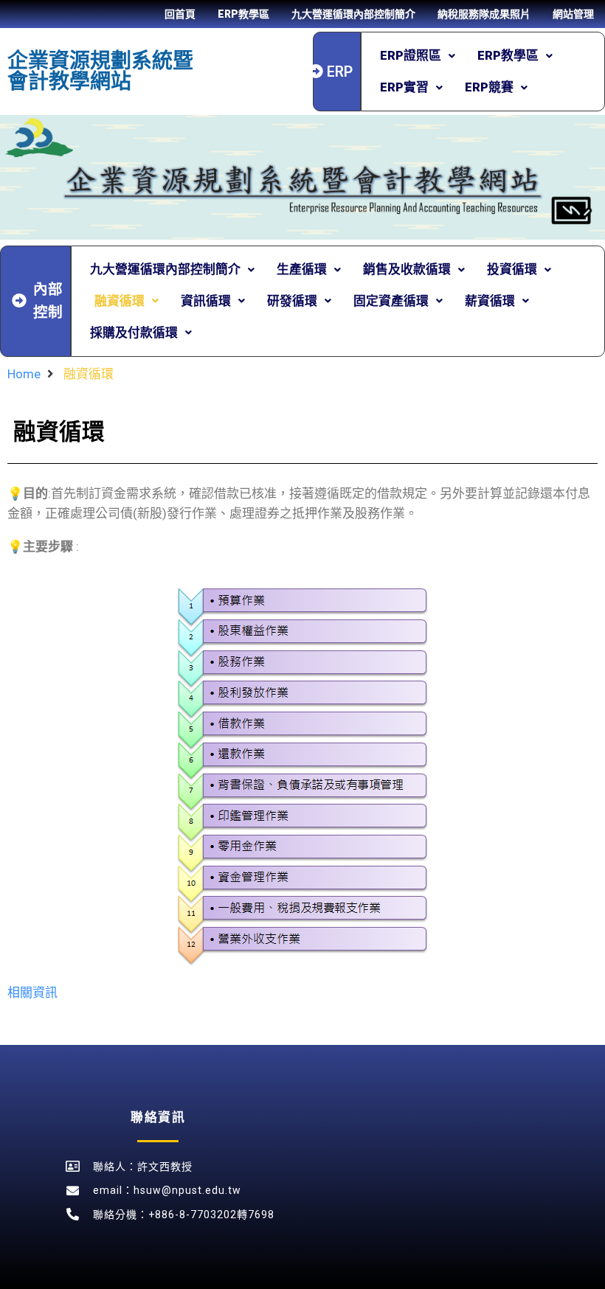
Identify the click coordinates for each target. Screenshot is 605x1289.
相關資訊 (32, 992)
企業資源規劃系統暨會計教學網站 (100, 71)
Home (24, 373)
